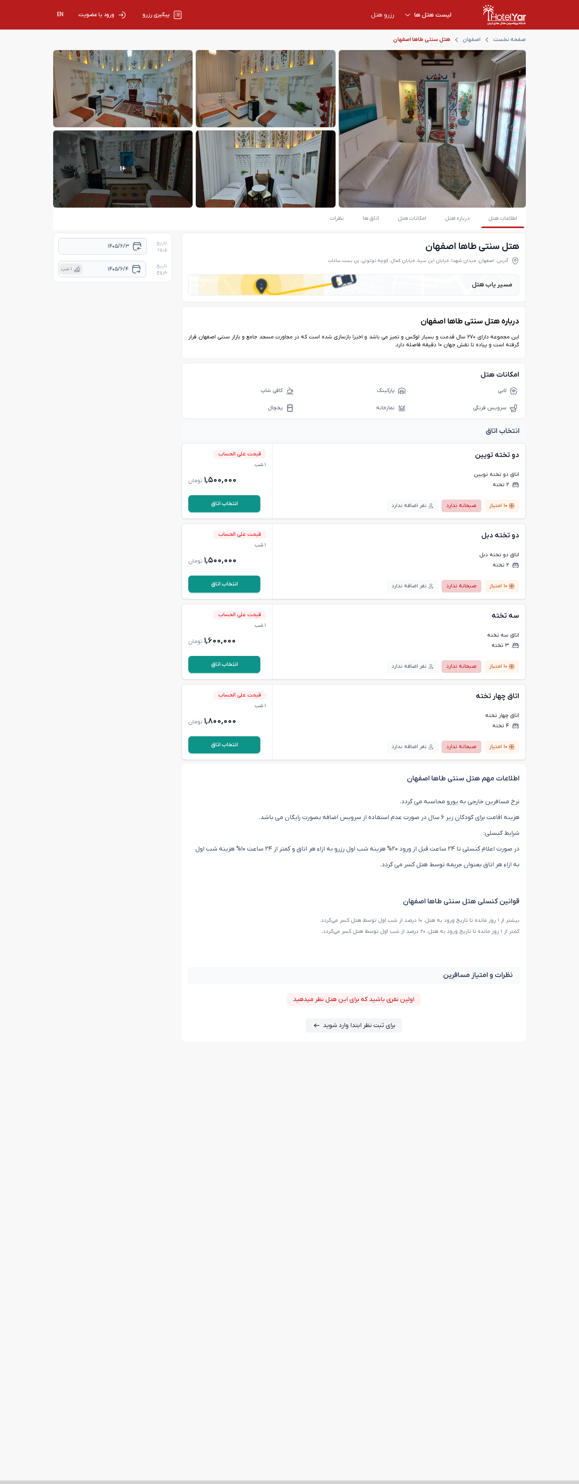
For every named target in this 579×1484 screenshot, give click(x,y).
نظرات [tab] (337, 218)
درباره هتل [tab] (457, 218)
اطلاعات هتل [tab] (502, 218)
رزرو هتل (382, 15)
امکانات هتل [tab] (412, 218)
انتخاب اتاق (224, 503)
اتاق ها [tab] (371, 218)
